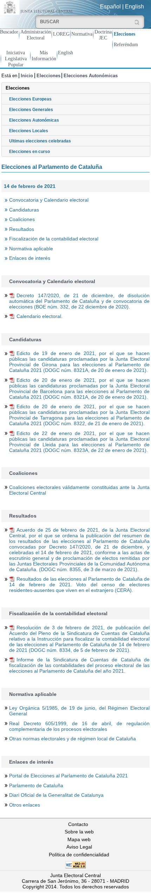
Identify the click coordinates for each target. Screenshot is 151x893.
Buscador (9, 32)
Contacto (78, 824)
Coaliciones (22, 219)
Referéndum (126, 44)
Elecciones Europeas (30, 99)
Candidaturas (24, 210)
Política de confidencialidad (79, 854)
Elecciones (124, 34)
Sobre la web (79, 831)
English (134, 7)
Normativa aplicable (31, 248)
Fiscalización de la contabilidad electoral (53, 238)
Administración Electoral (35, 35)
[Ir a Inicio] (38, 7)
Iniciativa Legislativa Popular (16, 58)
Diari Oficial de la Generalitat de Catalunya (56, 795)
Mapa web (79, 839)
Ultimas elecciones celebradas (40, 141)
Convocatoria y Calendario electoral (48, 200)
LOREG (61, 34)
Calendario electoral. (40, 316)
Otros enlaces (24, 805)
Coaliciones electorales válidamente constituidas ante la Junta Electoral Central (79, 490)
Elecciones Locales (28, 130)
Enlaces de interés (29, 258)
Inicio (27, 75)
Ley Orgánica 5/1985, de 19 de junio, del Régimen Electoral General (79, 710)
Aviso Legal (79, 847)
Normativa (81, 34)
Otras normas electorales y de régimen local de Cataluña (72, 738)
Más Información (44, 55)
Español (110, 7)
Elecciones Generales (31, 109)
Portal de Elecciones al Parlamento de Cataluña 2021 (68, 775)
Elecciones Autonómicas (91, 75)
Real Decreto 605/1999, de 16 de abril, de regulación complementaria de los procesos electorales (79, 726)
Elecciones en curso (29, 151)
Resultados (21, 229)
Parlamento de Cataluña (36, 785)
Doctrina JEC (103, 35)
